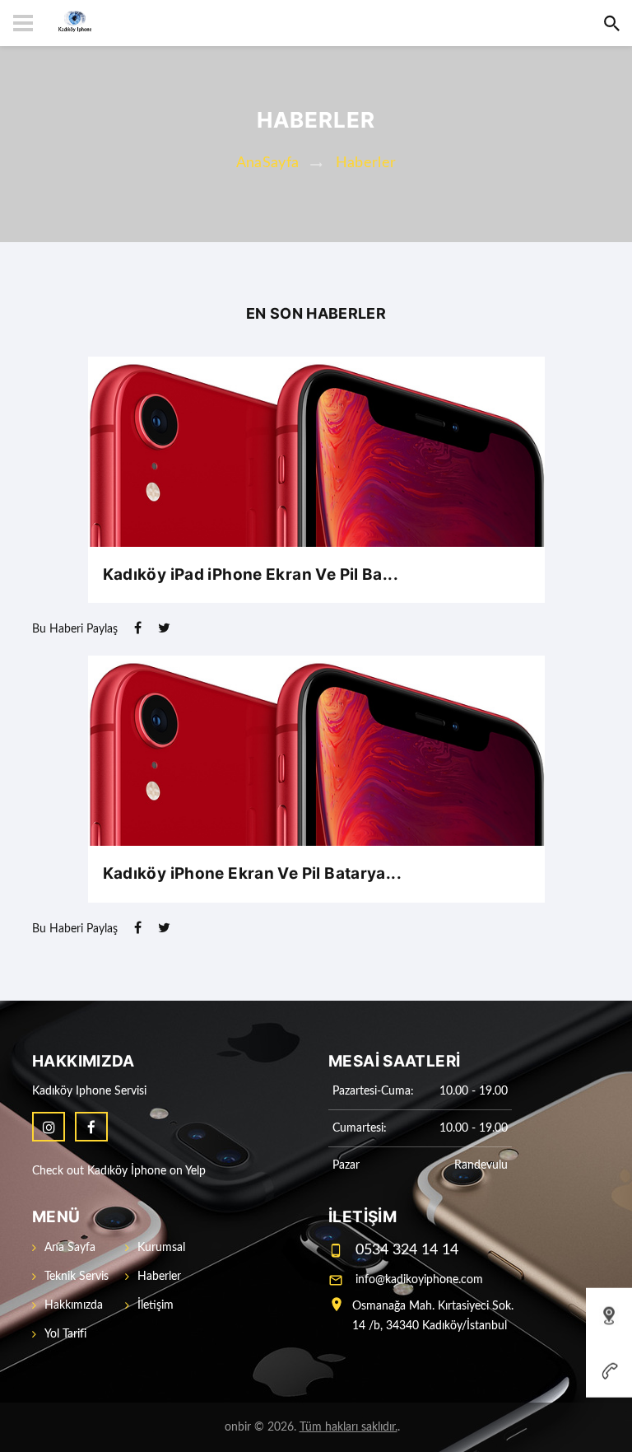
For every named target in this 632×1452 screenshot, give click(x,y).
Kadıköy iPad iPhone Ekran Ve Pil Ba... (250, 574)
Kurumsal (161, 1248)
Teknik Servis (76, 1276)
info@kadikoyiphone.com (419, 1280)
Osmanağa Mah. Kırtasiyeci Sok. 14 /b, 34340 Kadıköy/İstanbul (433, 1316)
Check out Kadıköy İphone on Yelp (119, 1171)
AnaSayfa (268, 163)
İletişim (155, 1305)
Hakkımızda (73, 1305)
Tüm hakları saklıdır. (348, 1427)
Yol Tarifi (65, 1334)
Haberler (366, 163)
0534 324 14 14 (407, 1250)
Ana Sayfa (69, 1248)
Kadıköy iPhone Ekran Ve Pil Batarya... (252, 873)
